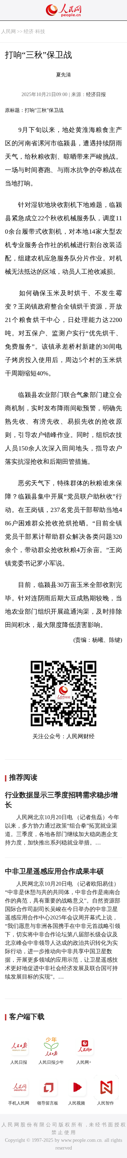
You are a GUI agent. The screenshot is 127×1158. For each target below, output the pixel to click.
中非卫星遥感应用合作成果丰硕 (54, 871)
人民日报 (18, 1062)
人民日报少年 (51, 1062)
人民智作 (105, 1103)
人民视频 (76, 1103)
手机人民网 (18, 1103)
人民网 (8, 31)
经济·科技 (34, 31)
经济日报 (96, 94)
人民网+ (83, 1062)
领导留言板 (47, 1103)
